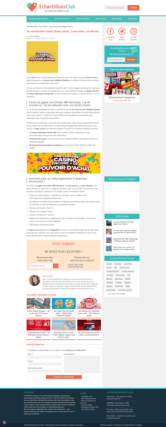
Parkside (119, 283)
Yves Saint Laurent (125, 290)
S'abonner (131, 60)
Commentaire (69, 354)
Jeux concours (82, 19)
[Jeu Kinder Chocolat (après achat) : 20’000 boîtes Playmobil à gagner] (64, 308)
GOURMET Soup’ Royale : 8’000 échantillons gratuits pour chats (118, 404)
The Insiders (120, 275)
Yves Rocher (110, 290)
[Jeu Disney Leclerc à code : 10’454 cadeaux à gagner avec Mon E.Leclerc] (64, 330)
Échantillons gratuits (38, 19)
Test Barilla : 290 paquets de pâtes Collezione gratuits (119, 397)
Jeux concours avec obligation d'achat (61, 26)
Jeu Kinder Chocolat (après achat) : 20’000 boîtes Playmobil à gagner (64, 313)
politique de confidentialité (75, 350)
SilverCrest (119, 286)
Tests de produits (62, 19)
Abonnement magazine (122, 99)
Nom (30, 354)
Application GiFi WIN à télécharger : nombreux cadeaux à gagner (125, 240)
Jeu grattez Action (88, 409)
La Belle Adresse (128, 271)
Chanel (109, 268)
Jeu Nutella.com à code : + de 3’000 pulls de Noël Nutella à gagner (38, 334)
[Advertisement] (80, 57)
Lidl (128, 275)
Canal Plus (128, 264)
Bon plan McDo (86, 405)
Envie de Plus (125, 268)
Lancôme (109, 275)
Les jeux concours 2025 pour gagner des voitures (123, 223)
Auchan (109, 264)
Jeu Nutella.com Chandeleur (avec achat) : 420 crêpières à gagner (89, 313)
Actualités (132, 19)
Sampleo (127, 283)
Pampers (109, 283)
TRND (128, 286)
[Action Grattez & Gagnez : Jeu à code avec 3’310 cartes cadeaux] (38, 308)
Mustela (109, 279)
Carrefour (118, 264)
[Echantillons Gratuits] (51, 12)
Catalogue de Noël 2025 (90, 407)
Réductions (116, 19)
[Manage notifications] (4, 422)
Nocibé (127, 279)
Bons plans (100, 19)
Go (56, 266)
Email (30, 361)
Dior (115, 268)
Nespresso (119, 279)
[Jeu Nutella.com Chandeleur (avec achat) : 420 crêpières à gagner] (89, 308)
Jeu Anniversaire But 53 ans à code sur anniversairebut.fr (89, 333)
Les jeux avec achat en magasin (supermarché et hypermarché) (125, 231)
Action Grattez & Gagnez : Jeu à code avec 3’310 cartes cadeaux (38, 313)
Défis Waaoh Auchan (88, 399)
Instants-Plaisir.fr (112, 271)
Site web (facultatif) (35, 368)
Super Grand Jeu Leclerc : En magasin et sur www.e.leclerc (123, 248)
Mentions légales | (107, 425)
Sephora (109, 286)
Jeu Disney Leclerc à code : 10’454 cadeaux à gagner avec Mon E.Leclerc (64, 334)
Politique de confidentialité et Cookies (128, 425)
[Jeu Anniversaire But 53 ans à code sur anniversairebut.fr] (89, 330)
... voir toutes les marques (115, 294)
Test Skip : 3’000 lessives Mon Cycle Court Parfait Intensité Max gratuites (120, 410)
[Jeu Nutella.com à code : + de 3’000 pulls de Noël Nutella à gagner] (38, 330)
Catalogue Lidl (86, 396)
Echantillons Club (32, 26)
